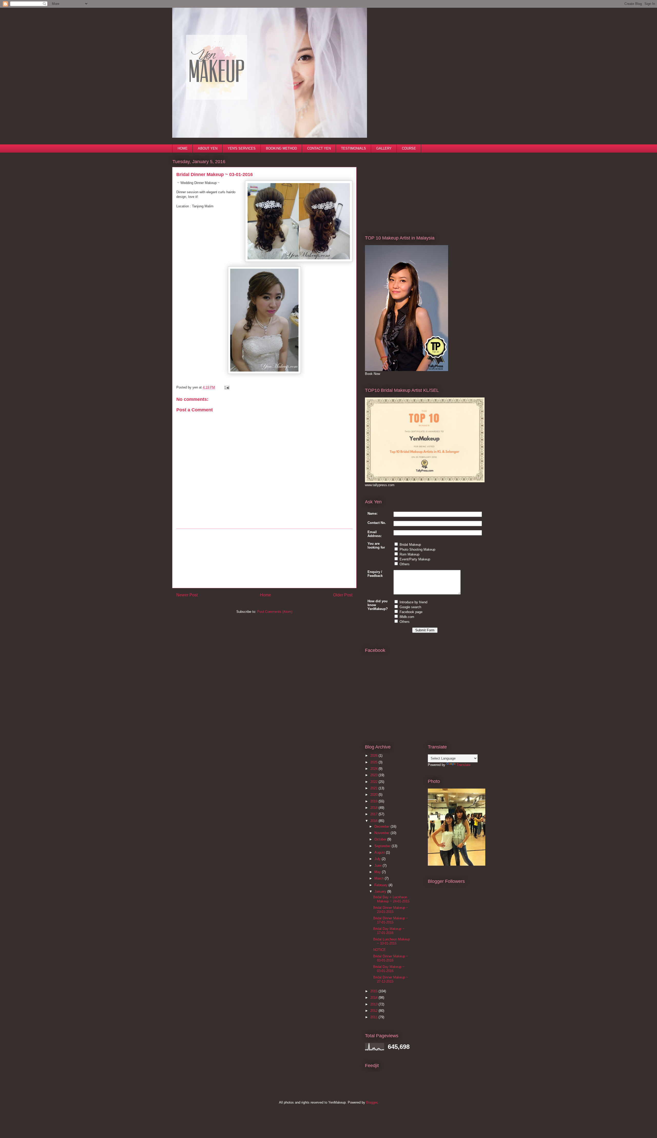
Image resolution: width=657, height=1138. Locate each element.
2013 (374, 1004)
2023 (374, 775)
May (378, 872)
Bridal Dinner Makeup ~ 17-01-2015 (390, 920)
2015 (374, 991)
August (380, 852)
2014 (374, 998)
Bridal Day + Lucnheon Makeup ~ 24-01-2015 (391, 899)
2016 (374, 821)
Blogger (371, 1102)
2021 (374, 788)
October (380, 839)
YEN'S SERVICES (242, 148)
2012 (374, 1011)
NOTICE (379, 950)
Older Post (342, 595)
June (378, 865)
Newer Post (187, 595)
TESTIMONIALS (353, 148)
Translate (463, 765)
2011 (374, 1017)
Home (265, 595)
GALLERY (384, 148)
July (378, 859)
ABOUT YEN (207, 148)
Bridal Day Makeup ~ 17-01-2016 (388, 931)
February (381, 885)
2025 (374, 762)
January (380, 891)
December (382, 826)
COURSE (409, 148)
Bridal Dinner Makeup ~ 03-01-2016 (390, 958)
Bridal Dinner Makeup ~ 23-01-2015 (390, 910)
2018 (374, 808)
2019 (374, 801)
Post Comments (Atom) (274, 612)
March (379, 878)
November (382, 833)
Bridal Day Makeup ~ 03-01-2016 (388, 969)
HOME (183, 148)
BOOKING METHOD (281, 148)
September (383, 846)
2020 (374, 795)
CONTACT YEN (319, 148)
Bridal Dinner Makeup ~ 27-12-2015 (390, 979)
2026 (374, 755)
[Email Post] (226, 387)
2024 (374, 769)
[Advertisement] (264, 558)
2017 (374, 814)
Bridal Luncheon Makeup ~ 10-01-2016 (391, 941)
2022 (374, 782)
